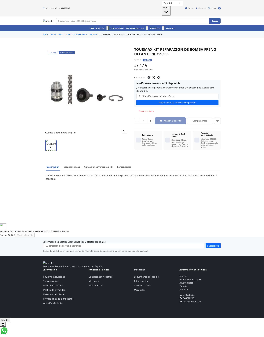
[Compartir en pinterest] (158, 77)
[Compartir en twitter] (154, 77)
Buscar (215, 21)
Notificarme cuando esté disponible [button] (177, 102)
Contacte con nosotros (100, 276)
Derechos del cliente (53, 294)
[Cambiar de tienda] (3, 324)
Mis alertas (139, 289)
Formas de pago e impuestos (58, 298)
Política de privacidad (54, 289)
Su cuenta (139, 269)
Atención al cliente (52, 303)
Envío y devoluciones (54, 276)
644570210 (188, 298)
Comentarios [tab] (124, 166)
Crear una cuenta (143, 285)
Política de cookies (53, 285)
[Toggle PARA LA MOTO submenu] (107, 28)
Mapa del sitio (96, 285)
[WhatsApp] (4, 330)
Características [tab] (72, 166)
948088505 (188, 294)
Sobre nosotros (51, 281)
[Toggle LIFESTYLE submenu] (163, 28)
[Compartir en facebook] (149, 77)
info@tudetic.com (192, 301)
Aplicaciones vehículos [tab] (98, 166)
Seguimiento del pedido (146, 276)
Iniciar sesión (141, 281)
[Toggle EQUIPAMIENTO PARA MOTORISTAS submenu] (147, 28)
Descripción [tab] (53, 166)
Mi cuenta (94, 281)
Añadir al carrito (25, 235)
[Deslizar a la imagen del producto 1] (51, 145)
